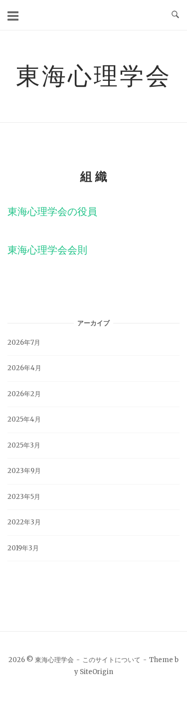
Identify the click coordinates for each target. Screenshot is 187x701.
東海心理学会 (94, 75)
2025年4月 (24, 419)
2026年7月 (23, 342)
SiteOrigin (96, 672)
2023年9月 (24, 471)
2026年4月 (24, 368)
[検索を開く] (175, 14)
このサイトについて (111, 660)
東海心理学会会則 (47, 249)
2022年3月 (24, 522)
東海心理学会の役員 (52, 211)
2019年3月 (23, 548)
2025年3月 (23, 445)
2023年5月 (23, 496)
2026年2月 (24, 394)
